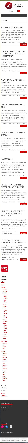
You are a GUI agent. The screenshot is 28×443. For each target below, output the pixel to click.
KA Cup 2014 (6, 159)
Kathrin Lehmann (3, 394)
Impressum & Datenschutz (7, 432)
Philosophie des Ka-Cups (5, 359)
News (2, 285)
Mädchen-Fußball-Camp (5, 336)
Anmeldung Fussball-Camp (5, 313)
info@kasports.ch (5, 409)
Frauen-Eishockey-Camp (5, 291)
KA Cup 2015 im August (12, 27)
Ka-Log (23, 42)
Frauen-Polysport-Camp (5, 321)
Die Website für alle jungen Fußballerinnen (13, 241)
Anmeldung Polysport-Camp (5, 328)
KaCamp (5, 42)
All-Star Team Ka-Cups (5, 378)
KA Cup (19, 42)
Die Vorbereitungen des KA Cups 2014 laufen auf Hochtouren (13, 53)
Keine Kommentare (7, 233)
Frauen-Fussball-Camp (5, 306)
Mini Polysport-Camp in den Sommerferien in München (12, 213)
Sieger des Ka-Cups (4, 372)
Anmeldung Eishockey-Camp (5, 298)
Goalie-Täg (4, 341)
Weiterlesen (23, 44)
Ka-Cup (3, 351)
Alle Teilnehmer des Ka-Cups (5, 366)
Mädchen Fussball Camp (12, 259)
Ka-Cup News (4, 354)
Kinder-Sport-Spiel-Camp (12, 231)
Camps (3, 287)
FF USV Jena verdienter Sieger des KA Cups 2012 (12, 186)
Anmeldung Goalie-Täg (5, 345)
